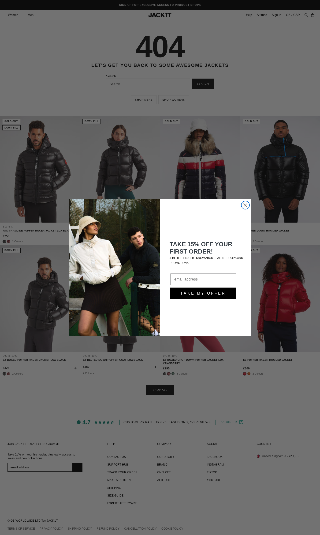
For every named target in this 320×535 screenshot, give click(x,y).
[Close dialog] (245, 205)
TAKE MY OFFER (203, 293)
